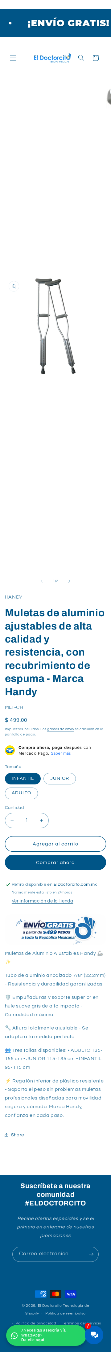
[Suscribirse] (91, 1254)
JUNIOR (59, 778)
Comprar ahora (55, 862)
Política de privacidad (36, 1323)
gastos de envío (60, 729)
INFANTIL (23, 778)
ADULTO (21, 793)
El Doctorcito (50, 1305)
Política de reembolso (65, 1313)
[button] (13, 58)
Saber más (61, 753)
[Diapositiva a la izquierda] (41, 581)
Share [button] (17, 1135)
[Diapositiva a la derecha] (69, 581)
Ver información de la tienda (42, 901)
